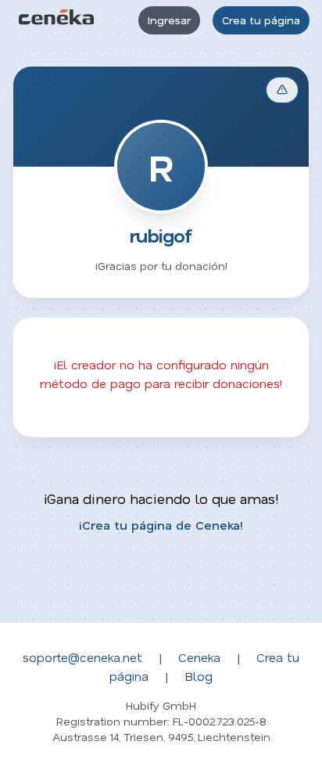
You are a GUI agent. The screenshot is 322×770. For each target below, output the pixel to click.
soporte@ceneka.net (82, 657)
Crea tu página (261, 20)
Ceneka (199, 657)
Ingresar (169, 20)
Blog (198, 675)
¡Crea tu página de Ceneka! (161, 524)
